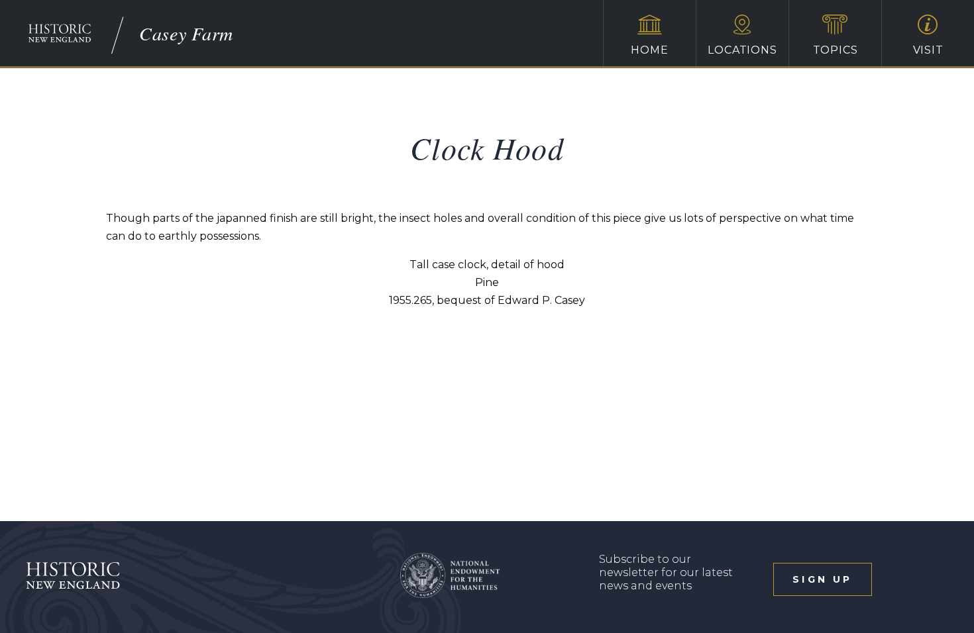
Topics (835, 50)
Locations (742, 50)
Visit (928, 50)
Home (649, 50)
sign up (822, 579)
